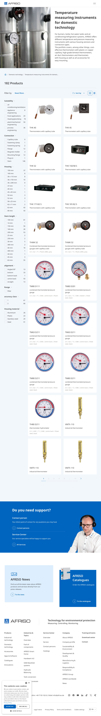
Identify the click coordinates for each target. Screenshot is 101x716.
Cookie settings (79, 710)
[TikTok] (86, 695)
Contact (85, 642)
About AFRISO (68, 637)
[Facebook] (73, 695)
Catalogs (46, 651)
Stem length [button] (9, 216)
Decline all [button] (23, 706)
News (65, 683)
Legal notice (38, 710)
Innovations (8, 665)
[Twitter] (91, 695)
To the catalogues (84, 601)
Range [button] (7, 287)
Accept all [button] (10, 706)
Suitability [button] (8, 101)
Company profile (69, 642)
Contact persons (23, 528)
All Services (21, 545)
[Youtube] (78, 695)
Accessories (8, 651)
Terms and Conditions (64, 710)
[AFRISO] (12, 3)
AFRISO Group (68, 674)
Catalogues (8, 660)
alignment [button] (8, 265)
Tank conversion (30, 677)
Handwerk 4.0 (29, 658)
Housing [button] (7, 166)
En (93, 709)
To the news (19, 595)
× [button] (29, 683)
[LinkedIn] (82, 695)
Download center (88, 637)
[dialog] (17, 697)
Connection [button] (9, 135)
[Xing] (95, 695)
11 (75, 478)
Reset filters (19, 93)
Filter (9, 291)
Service (46, 642)
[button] (17, 711)
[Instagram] (69, 695)
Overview (27, 640)
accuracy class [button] (10, 296)
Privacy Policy (49, 710)
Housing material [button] (11, 309)
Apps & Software (10, 656)
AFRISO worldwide (69, 679)
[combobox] (79, 93)
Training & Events (88, 633)
